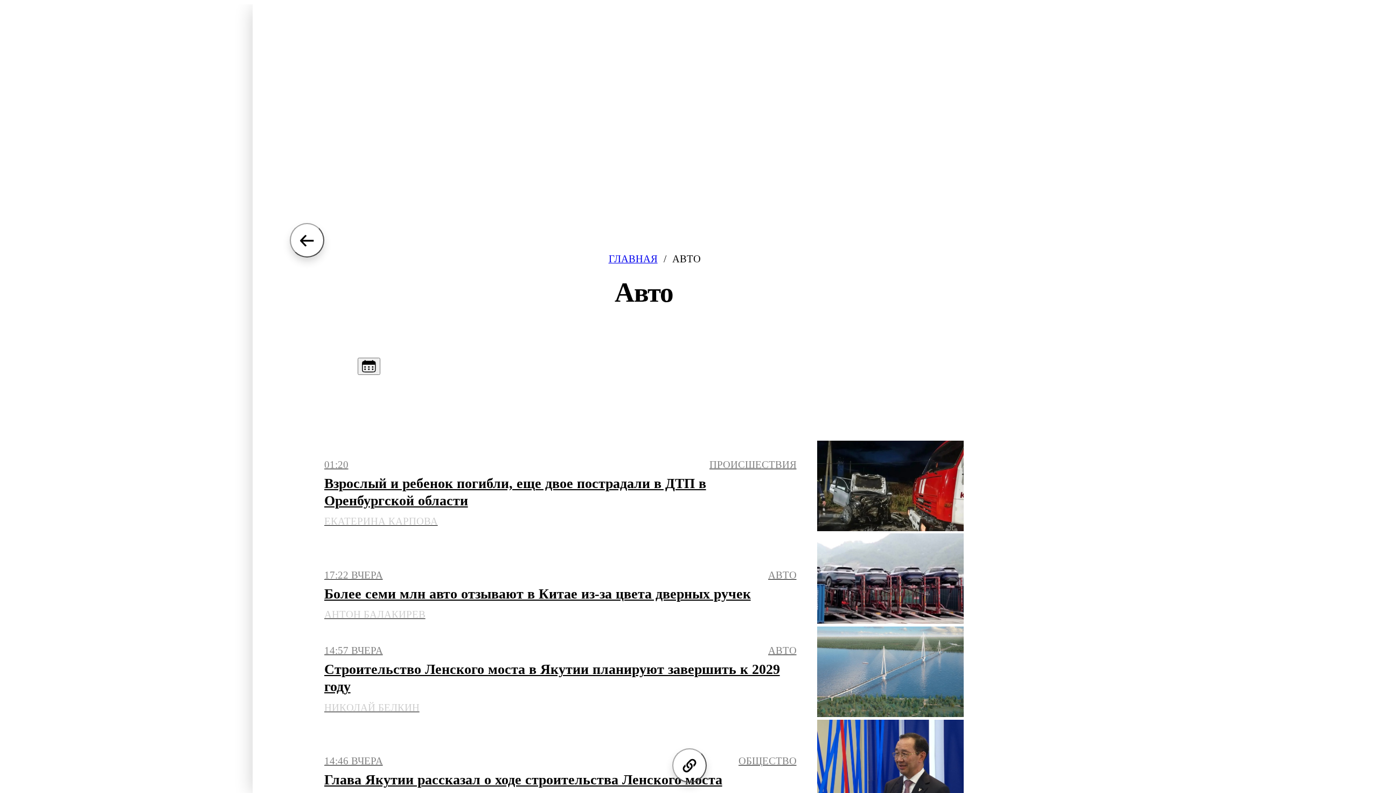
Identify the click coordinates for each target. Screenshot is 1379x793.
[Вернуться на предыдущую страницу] (307, 240)
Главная (633, 259)
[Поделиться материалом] (689, 765)
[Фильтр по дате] (369, 366)
